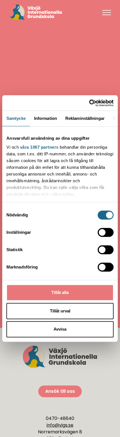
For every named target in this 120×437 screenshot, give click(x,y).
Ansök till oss (60, 391)
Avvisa (60, 329)
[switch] (106, 232)
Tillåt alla (60, 292)
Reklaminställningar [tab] (85, 118)
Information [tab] (45, 118)
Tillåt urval (60, 311)
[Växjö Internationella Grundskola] (51, 12)
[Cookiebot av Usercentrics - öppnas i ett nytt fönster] (89, 103)
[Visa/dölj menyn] (106, 12)
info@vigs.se (60, 425)
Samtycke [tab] (16, 118)
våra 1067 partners (39, 147)
